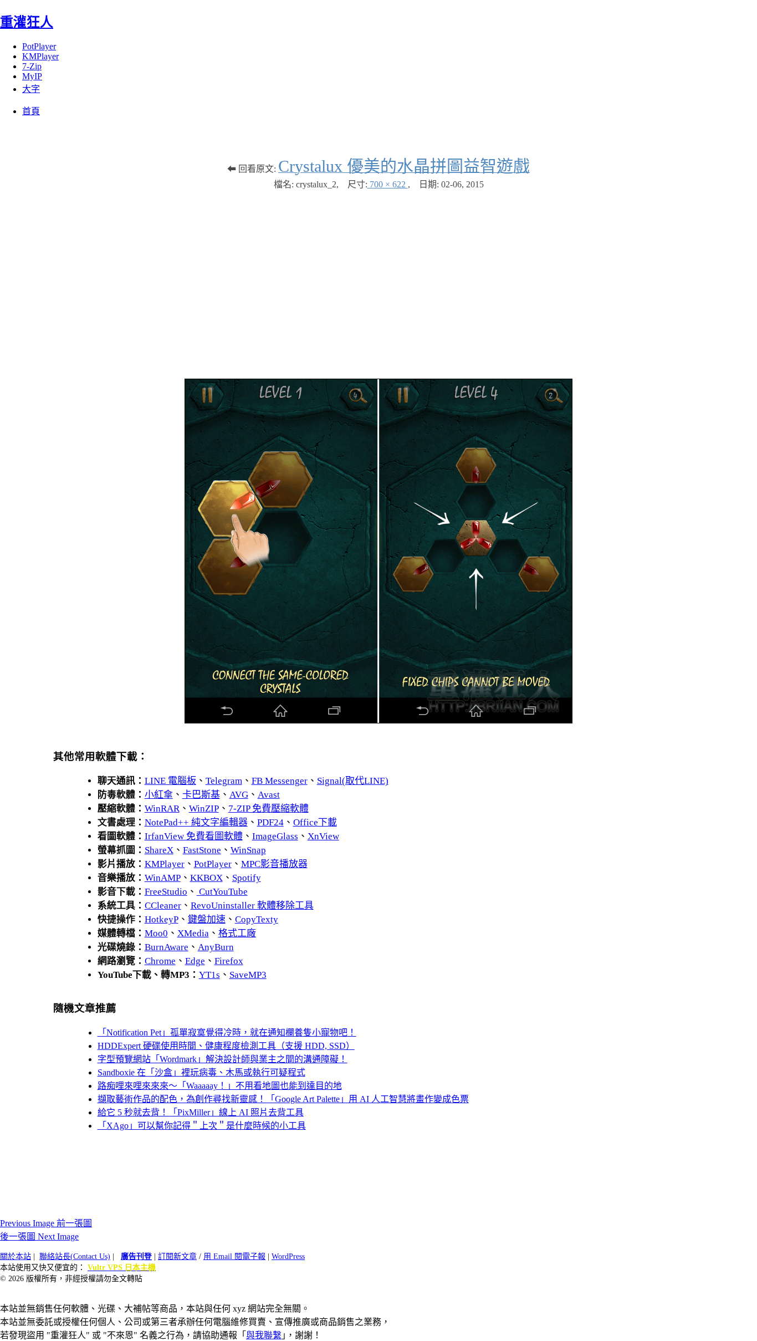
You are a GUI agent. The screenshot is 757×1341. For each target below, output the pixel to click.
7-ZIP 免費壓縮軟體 (268, 808)
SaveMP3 (248, 975)
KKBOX (206, 878)
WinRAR (162, 808)
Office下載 (315, 822)
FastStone (202, 850)
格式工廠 (237, 933)
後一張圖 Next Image (39, 1236)
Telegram (224, 781)
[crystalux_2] (378, 720)
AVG (238, 794)
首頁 (31, 111)
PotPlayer (39, 46)
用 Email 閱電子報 (234, 1256)
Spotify (246, 878)
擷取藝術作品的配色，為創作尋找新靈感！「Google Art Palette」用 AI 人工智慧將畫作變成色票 (283, 1099)
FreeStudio (166, 891)
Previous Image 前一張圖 (46, 1223)
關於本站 (15, 1256)
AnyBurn (216, 947)
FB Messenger (280, 781)
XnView (323, 836)
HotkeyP (161, 919)
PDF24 (270, 822)
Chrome (160, 961)
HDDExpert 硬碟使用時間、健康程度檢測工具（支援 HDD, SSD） (226, 1046)
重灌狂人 (26, 22)
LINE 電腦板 (170, 781)
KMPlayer (40, 56)
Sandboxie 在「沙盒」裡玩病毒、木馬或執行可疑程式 (201, 1072)
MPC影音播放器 (274, 864)
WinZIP (204, 808)
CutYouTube (222, 891)
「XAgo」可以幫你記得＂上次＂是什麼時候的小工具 (202, 1125)
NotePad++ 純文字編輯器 (196, 822)
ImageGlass (275, 836)
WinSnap (248, 850)
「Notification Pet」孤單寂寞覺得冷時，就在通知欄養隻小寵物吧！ (227, 1032)
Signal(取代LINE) (352, 781)
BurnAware (166, 947)
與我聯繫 (264, 1335)
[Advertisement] (378, 278)
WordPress (288, 1256)
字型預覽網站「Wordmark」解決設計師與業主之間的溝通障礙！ (222, 1059)
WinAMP (163, 878)
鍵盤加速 (207, 919)
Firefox (228, 961)
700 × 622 (387, 184)
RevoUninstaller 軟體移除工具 (252, 905)
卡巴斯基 (201, 794)
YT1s (209, 975)
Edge (195, 961)
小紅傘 (159, 794)
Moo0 (156, 933)
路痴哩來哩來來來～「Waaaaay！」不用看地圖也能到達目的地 (220, 1085)
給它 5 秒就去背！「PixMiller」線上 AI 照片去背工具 (201, 1112)
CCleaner (163, 905)
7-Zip (32, 66)
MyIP (32, 76)
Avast (269, 794)
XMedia (193, 933)
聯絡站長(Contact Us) (74, 1256)
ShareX (159, 850)
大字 (31, 89)
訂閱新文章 (177, 1256)
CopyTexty (256, 919)
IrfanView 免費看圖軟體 (194, 836)
